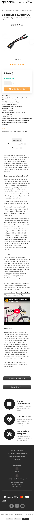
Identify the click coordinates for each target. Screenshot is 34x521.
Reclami (17, 459)
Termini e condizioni (17, 450)
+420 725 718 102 (17, 472)
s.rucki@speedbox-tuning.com (17, 479)
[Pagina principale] (8, 2)
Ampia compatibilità (23, 402)
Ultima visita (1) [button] (16, 387)
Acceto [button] (26, 518)
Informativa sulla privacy (17, 456)
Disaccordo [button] (17, 518)
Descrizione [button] (17, 140)
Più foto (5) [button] (16, 59)
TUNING (17, 10)
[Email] (17, 475)
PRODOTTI (9, 10)
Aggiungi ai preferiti (18, 64)
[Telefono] (17, 468)
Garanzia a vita (24, 416)
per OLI (24, 10)
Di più (4, 129)
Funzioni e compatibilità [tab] (16, 144)
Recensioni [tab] (16, 148)
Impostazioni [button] (9, 518)
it (24, 3)
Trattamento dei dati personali (17, 453)
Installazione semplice (23, 432)
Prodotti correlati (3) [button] (16, 378)
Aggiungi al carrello (18, 89)
